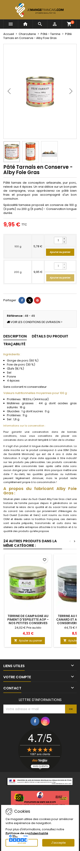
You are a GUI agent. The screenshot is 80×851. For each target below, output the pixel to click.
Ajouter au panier (60, 252)
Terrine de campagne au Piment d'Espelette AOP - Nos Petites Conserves (28, 619)
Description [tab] (15, 336)
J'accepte (58, 843)
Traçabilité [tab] (14, 344)
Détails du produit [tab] (50, 336)
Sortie (22, 843)
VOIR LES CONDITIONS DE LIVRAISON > (36, 322)
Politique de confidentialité (27, 833)
